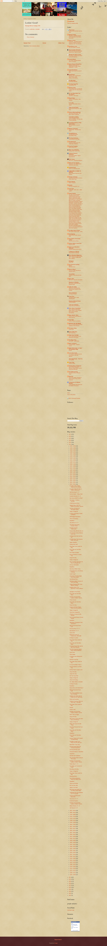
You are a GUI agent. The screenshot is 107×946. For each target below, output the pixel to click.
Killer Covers (72, 159)
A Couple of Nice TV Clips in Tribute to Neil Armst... (76, 489)
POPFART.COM (70, 910)
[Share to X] (48, 29)
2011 (70, 877)
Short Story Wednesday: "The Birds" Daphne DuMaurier (74, 114)
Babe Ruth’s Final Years (75, 744)
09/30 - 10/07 (73, 472)
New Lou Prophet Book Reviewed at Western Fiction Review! (75, 325)
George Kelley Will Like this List (76, 530)
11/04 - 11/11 (73, 462)
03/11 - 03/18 (73, 854)
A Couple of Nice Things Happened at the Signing (75, 486)
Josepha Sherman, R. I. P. (75, 496)
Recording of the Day (74, 769)
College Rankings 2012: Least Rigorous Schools (76, 585)
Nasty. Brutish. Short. (73, 315)
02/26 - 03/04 (73, 858)
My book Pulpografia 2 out (74, 186)
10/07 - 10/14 (73, 470)
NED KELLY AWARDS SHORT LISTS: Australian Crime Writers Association (75, 37)
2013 (70, 442)
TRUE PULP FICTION (73, 335)
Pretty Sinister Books (73, 107)
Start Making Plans (74, 579)
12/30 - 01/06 (73, 446)
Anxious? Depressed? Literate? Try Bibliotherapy (76, 739)
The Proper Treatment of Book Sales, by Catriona (75, 61)
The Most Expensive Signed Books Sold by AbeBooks (76, 650)
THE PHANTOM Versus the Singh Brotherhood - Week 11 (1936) (75, 52)
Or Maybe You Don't (74, 637)
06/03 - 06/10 (73, 830)
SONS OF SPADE (73, 287)
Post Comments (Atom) (35, 46)
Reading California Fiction (75, 301)
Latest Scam (71, 329)
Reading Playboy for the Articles (75, 249)
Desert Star (71, 262)
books (72, 927)
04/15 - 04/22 (73, 844)
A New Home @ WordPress (74, 305)
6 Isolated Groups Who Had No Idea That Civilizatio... (76, 647)
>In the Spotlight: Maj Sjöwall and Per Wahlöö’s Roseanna (75, 385)
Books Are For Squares (74, 162)
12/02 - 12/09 (73, 454)
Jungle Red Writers (73, 69)
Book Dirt (71, 376)
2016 (70, 436)
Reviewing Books (73, 776)
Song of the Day (73, 557)
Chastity (71, 707)
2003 (70, 893)
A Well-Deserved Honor (74, 503)
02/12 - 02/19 (73, 862)
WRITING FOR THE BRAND (75, 323)
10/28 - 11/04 (73, 464)
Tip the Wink (72, 274)
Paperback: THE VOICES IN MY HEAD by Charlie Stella (75, 164)
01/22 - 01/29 (73, 868)
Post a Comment (30, 37)
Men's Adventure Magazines (75, 255)
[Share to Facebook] (49, 29)
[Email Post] (43, 29)
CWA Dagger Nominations (75, 516)
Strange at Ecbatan (73, 176)
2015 (70, 438)
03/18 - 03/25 (73, 852)
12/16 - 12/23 (73, 450)
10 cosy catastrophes (74, 564)
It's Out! (70, 350)
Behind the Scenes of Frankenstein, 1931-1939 (75, 635)
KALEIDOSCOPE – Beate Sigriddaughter (74, 298)
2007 (70, 885)
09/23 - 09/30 (73, 474)
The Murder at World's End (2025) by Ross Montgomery (75, 56)
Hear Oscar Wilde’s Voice (75, 568)
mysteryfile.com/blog (73, 116)
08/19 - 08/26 (73, 484)
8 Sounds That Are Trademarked (74, 528)
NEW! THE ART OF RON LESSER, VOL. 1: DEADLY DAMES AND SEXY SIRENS (75, 257)
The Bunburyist (72, 141)
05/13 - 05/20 (73, 836)
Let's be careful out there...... (74, 241)
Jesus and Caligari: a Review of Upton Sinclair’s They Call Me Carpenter (75, 378)
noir (72, 928)
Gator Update (72, 654)
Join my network (75, 930)
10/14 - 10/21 (73, 468)
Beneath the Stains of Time (75, 54)
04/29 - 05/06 (73, 840)
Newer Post (27, 43)
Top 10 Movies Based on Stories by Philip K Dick (75, 779)
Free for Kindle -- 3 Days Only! (76, 494)
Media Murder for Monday (74, 252)
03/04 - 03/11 (73, 856)
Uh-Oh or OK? (73, 709)
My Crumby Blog (72, 332)
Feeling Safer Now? (74, 544)
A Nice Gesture (73, 599)
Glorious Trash (72, 87)
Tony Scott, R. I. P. (74, 798)
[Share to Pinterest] (51, 29)
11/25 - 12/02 (73, 456)
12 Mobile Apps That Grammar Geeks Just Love (76, 540)
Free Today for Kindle (74, 552)
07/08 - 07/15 (73, 820)
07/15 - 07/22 (73, 818)
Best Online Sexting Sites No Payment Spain (74, 284)
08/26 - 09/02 (73, 482)
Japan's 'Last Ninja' (74, 787)
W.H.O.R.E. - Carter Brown (74, 341)
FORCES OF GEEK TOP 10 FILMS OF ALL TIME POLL (76, 697)
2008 (70, 883)
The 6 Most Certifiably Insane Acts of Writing (76, 693)
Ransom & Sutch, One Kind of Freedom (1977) (75, 271)
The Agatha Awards (73, 293)
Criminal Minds (72, 59)
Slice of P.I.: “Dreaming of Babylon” (75, 160)
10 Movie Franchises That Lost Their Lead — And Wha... (76, 702)
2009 (70, 881)
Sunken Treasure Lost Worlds (75, 321)
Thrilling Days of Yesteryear (75, 365)
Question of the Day (74, 659)
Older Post (61, 43)
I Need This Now (73, 673)
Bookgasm (71, 261)
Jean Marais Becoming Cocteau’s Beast (74, 525)
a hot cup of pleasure (73, 304)
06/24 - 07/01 (73, 824)
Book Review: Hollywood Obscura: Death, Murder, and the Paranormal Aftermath (75, 368)
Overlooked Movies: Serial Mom (76, 751)
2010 (70, 879)
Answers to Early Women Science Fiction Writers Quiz (75, 179)
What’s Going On (72, 182)
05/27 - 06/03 (73, 832)
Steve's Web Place (73, 331)
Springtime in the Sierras (75, 591)
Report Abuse (58, 939)
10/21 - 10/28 (73, 466)
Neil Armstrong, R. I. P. (74, 492)
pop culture (76, 927)
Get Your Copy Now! (74, 675)
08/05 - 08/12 (73, 812)
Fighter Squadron (73, 542)
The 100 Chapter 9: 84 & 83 (74, 47)
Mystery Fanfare (72, 34)
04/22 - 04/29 (73, 842)
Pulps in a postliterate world (74, 168)
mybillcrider (71, 21)
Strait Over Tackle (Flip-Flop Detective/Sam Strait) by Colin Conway (75, 289)
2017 (70, 434)
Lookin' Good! (72, 574)
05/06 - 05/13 (73, 838)
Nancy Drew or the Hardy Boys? (76, 687)
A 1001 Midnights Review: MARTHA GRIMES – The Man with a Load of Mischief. (75, 119)
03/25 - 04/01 (73, 850)
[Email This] (45, 29)
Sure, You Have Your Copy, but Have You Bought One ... (76, 562)
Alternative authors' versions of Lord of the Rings (76, 582)
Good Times (72, 652)
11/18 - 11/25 (73, 458)
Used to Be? (72, 632)
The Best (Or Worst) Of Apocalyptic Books (74, 509)
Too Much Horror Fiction (74, 230)
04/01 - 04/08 (73, 848)
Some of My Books (71, 394)
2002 (70, 895)
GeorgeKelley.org (73, 133)
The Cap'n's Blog (73, 328)
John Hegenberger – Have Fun (75, 358)
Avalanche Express (74, 800)
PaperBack (72, 520)
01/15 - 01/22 (73, 870)
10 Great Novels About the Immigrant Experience (75, 747)
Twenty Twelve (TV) (73, 147)
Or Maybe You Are (73, 683)
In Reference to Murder (74, 251)
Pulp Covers (71, 29)
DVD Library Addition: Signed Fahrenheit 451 (74, 156)
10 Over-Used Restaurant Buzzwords (75, 796)
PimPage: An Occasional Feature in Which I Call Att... (76, 597)
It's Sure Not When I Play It (75, 664)
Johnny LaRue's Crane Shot (75, 243)
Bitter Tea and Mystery (74, 149)
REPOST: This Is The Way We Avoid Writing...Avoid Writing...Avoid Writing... (75, 77)
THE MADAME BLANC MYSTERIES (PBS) (73, 135)
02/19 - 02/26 (73, 860)
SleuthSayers (72, 74)
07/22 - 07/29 (73, 816)
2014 (70, 440)
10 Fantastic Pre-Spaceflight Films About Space (76, 576)
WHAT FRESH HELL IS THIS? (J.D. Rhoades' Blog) (75, 349)
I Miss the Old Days (74, 518)
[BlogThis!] (46, 29)
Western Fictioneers (73, 128)
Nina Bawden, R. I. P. (74, 630)
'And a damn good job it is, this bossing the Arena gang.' (75, 337)
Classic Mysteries (73, 292)
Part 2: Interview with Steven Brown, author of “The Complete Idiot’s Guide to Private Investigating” (75, 311)
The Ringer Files (72, 339)
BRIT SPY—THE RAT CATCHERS (75, 279)
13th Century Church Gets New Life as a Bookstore (76, 719)
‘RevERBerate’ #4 (72, 85)
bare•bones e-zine (73, 46)
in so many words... (73, 352)
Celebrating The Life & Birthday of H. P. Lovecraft (76, 793)
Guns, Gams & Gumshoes (75, 308)
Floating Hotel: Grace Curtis (74, 150)
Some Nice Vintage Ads (75, 612)
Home (44, 43)
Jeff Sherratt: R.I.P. (74, 807)
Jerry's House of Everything (75, 64)
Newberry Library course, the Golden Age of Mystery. (74, 143)
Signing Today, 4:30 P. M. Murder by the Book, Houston (76, 506)
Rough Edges (72, 98)
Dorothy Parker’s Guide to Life (76, 669)
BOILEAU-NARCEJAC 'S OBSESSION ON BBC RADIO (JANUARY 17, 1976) (75, 66)
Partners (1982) (72, 244)
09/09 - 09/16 (73, 478)
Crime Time (71, 296)
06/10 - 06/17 (73, 828)
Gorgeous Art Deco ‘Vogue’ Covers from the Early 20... (76, 608)
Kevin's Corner (72, 40)
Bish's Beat (71, 278)
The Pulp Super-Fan (73, 84)
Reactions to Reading (73, 282)
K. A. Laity (71, 102)
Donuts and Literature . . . (75, 699)
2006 (70, 887)
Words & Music (72, 269)
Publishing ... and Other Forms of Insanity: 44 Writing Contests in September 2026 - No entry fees (75, 42)
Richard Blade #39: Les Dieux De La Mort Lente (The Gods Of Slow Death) (75, 90)
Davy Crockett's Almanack (75, 49)
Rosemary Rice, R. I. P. (75, 628)
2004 (70, 891)
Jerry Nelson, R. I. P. (74, 522)
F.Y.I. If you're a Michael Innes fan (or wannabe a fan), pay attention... (75, 355)
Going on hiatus (72, 363)
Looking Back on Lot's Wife (74, 139)
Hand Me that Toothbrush (75, 755)
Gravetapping (72, 234)
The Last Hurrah (72, 266)
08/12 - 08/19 (73, 810)
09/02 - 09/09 (73, 480)
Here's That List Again (74, 714)
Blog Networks (73, 921)
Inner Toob (71, 188)
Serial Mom (72, 753)
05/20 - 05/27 (73, 834)
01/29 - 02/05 (73, 866)
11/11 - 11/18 (73, 460)
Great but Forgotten (73, 146)
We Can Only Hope (74, 785)
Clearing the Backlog (73, 81)
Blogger (56, 943)
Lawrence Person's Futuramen (73, 154)
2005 (70, 889)
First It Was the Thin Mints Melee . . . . (75, 731)
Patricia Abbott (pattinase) (75, 112)
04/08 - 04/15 (73, 846)
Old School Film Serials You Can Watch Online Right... (76, 790)
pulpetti (70, 185)
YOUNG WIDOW (72, 302)
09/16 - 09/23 (73, 476)
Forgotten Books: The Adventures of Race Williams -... (76, 588)
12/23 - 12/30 (73, 448)
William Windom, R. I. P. (75, 805)
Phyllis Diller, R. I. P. (74, 764)
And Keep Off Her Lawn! (75, 749)
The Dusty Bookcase (73, 138)
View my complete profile (72, 23)
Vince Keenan (72, 181)
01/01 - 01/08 (73, 874)
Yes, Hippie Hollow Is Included (76, 681)
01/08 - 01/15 (73, 872)
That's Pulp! (71, 362)
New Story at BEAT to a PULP (76, 498)
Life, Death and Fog (73, 371)
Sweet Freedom (72, 193)
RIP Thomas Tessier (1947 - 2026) (75, 231)
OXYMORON (71, 359)
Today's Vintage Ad (74, 511)
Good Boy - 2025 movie (73, 95)
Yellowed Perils (72, 167)
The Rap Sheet (72, 80)
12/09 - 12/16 (73, 452)
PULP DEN (71, 319)
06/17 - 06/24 (73, 826)
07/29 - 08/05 (73, 814)
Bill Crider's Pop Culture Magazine (74, 925)
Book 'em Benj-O (72, 343)
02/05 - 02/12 (73, 864)
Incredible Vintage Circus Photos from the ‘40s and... (76, 742)
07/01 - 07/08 (73, 822)
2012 (70, 444)
